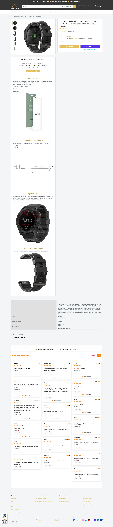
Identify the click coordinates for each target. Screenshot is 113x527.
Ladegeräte (70, 12)
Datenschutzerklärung (16, 504)
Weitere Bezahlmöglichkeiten (90, 49)
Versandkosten (75, 38)
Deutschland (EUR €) (15, 517)
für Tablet (35, 12)
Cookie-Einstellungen (16, 512)
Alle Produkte (20, 16)
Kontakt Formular (15, 509)
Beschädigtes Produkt (64, 501)
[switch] (4, 522)
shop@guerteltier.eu (87, 498)
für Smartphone (14, 12)
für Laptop (43, 12)
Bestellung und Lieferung (40, 498)
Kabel (77, 12)
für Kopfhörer (52, 12)
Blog (12, 506)
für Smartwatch (25, 12)
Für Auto (61, 12)
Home (15, 16)
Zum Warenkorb (69, 46)
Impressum (13, 498)
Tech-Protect (63, 31)
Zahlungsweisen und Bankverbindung (43, 501)
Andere (84, 12)
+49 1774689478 (86, 501)
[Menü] (6, 514)
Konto (80, 7)
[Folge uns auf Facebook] (56, 520)
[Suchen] (74, 6)
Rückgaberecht (62, 498)
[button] (36, 349)
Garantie (61, 504)
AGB (12, 501)
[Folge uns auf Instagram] (58, 520)
